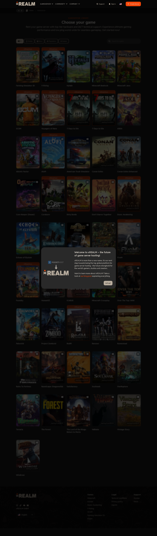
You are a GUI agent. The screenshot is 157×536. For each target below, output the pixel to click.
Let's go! (108, 283)
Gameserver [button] (45, 4)
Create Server (134, 4)
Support (101, 4)
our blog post (86, 276)
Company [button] (74, 4)
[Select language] (121, 4)
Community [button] (60, 4)
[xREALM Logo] (25, 4)
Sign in (113, 4)
